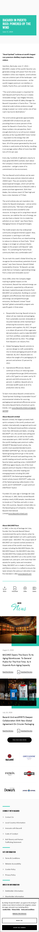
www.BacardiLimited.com (18, 514)
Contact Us (9, 817)
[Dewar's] (10, 790)
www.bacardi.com (25, 574)
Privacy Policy (10, 875)
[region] (19, 915)
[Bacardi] (10, 758)
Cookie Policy (10, 869)
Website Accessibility (13, 864)
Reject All (19, 920)
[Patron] (10, 774)
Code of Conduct (11, 834)
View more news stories (19, 740)
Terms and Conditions (27, 909)
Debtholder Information (14, 891)
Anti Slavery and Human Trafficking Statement (14, 841)
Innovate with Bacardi (13, 828)
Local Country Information (15, 823)
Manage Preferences (19, 913)
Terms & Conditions (12, 858)
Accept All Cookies (19, 927)
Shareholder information (14, 897)
